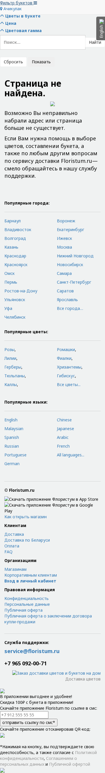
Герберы (12, 367)
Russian (11, 446)
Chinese (64, 420)
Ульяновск (14, 299)
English (11, 420)
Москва (64, 247)
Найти (95, 42)
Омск (9, 273)
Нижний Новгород (75, 256)
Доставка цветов (83, 679)
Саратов (65, 291)
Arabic (63, 437)
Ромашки (66, 349)
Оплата (11, 546)
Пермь (10, 282)
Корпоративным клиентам (30, 575)
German (12, 463)
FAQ (8, 551)
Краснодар (15, 256)
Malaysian (13, 428)
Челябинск (14, 317)
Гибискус (66, 375)
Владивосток (17, 229)
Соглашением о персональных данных (38, 761)
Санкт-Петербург (74, 282)
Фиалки (64, 358)
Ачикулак (12, 8)
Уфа (8, 308)
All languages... (70, 455)
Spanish (11, 437)
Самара (64, 273)
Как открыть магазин (25, 516)
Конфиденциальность (26, 598)
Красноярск (15, 264)
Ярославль (67, 299)
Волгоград (15, 238)
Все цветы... (68, 384)
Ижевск (64, 238)
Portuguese (15, 455)
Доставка (14, 534)
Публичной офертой (69, 764)
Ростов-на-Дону (20, 291)
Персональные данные (27, 604)
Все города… (70, 308)
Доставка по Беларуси (27, 540)
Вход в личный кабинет (30, 581)
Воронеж (66, 221)
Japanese (65, 428)
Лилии (10, 358)
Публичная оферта (23, 610)
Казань (11, 247)
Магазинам (15, 569)
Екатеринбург (70, 229)
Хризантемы (69, 367)
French (63, 446)
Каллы (10, 384)
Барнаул (12, 221)
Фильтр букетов (17, 3)
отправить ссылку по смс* (28, 722)
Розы (9, 349)
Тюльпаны (14, 375)
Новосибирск (70, 264)
